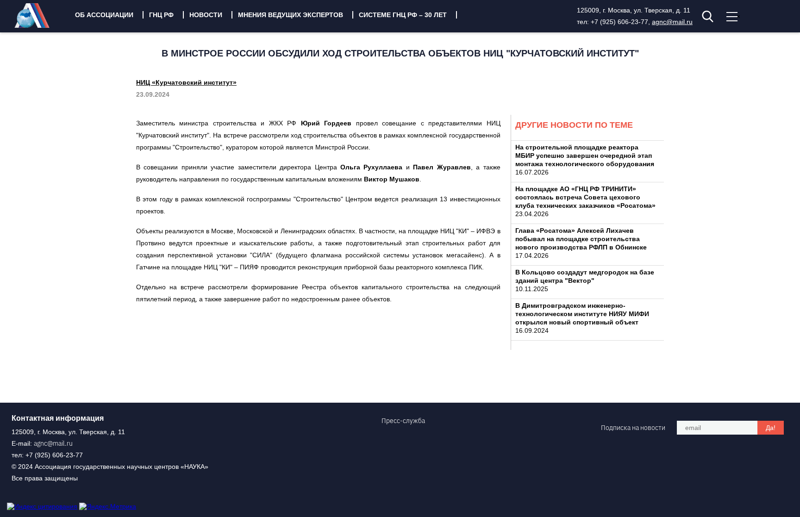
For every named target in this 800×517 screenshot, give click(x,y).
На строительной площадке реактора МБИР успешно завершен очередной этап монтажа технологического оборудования (584, 155)
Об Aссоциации (104, 15)
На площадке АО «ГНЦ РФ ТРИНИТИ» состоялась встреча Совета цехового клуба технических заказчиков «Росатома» (585, 197)
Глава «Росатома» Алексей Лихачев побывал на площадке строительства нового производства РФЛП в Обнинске (581, 239)
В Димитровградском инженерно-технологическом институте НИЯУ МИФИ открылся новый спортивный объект (582, 314)
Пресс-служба (403, 421)
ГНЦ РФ (161, 15)
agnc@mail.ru (672, 21)
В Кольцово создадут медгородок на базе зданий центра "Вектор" (584, 276)
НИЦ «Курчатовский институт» (186, 82)
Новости (205, 15)
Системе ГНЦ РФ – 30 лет (403, 15)
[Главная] (38, 25)
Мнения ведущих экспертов (290, 15)
